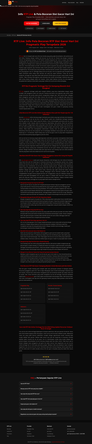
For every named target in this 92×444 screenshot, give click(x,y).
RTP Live (21, 56)
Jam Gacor (49, 431)
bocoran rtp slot (29, 276)
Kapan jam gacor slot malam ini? (29, 404)
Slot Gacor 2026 (30, 436)
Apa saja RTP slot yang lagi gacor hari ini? (31, 399)
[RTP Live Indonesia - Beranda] (15, 2)
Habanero (29, 433)
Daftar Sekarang (31, 23)
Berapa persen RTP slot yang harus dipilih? (32, 388)
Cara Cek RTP (50, 429)
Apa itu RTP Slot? (25, 383)
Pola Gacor (71, 2)
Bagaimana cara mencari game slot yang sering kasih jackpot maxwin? (39, 414)
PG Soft (28, 431)
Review (82, 2)
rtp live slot (26, 117)
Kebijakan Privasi (51, 436)
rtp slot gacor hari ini (27, 160)
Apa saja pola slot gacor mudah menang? (31, 409)
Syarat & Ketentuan (56, 442)
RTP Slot (21, 91)
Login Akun (46, 23)
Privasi (63, 442)
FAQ (77, 2)
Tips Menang (50, 433)
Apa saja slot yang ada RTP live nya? (30, 393)
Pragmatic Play (30, 429)
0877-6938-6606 (70, 431)
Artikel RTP (9, 431)
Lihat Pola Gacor (60, 23)
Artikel (64, 2)
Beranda (9, 429)
